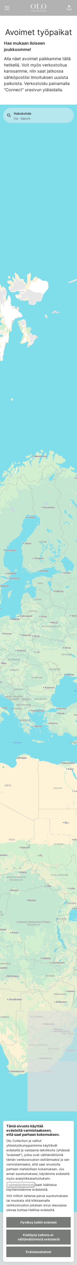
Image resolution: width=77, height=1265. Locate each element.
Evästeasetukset (38, 1252)
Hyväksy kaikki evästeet (38, 1222)
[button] (69, 7)
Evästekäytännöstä (20, 1185)
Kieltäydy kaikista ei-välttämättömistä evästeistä (39, 1237)
